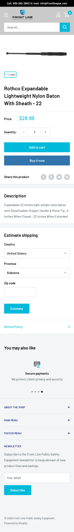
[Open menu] (6, 15)
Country (9, 244)
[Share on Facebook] (43, 177)
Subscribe (17, 490)
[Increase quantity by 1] (45, 132)
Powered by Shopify (15, 523)
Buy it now (37, 160)
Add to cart (37, 147)
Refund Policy (13, 327)
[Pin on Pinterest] (51, 177)
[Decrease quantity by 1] (23, 132)
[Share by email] (67, 177)
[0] (66, 14)
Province (10, 263)
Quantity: (10, 132)
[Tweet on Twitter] (59, 177)
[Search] (65, 27)
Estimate (16, 308)
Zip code (9, 283)
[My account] (58, 14)
